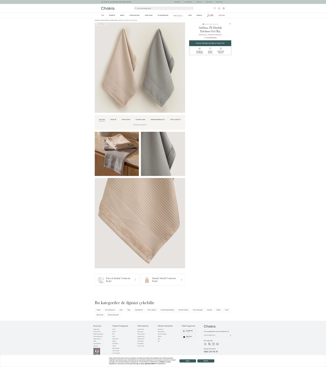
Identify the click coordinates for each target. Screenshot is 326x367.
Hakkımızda (96, 329)
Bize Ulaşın (160, 329)
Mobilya (199, 15)
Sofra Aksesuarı (110, 310)
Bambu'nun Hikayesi (98, 334)
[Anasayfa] (107, 8)
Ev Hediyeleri (141, 343)
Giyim (190, 15)
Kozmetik (112, 15)
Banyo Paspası (116, 348)
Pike (113, 334)
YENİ (102, 15)
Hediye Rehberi (188, 1)
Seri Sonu (222, 15)
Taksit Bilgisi (126, 119)
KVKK (94, 341)
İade (159, 338)
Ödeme (159, 336)
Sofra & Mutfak (134, 15)
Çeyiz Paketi (141, 341)
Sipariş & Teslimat (162, 334)
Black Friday (140, 331)
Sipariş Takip (209, 1)
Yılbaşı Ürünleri (141, 334)
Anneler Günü (141, 329)
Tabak (98, 310)
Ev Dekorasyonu (163, 15)
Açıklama (102, 119)
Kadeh (218, 310)
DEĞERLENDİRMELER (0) (158, 119)
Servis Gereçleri (198, 310)
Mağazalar (199, 1)
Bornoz (114, 331)
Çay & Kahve (139, 310)
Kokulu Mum (115, 338)
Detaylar (113, 119)
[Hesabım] (219, 8)
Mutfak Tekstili (113, 20)
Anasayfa (97, 20)
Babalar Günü (141, 338)
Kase (121, 310)
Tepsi (128, 310)
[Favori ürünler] (215, 8)
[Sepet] (223, 8)
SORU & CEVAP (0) (175, 119)
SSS (158, 341)
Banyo (122, 15)
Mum (113, 336)
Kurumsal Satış (97, 331)
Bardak (209, 310)
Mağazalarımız (97, 338)
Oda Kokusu (115, 343)
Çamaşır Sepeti (116, 353)
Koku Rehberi (177, 1)
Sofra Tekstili (151, 310)
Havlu (113, 329)
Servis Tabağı (115, 350)
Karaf (227, 310)
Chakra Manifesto (97, 336)
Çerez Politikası (97, 343)
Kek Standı (100, 315)
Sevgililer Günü (141, 336)
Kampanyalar (219, 1)
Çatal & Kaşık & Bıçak (167, 310)
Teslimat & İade (140, 119)
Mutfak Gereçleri (113, 315)
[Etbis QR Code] (98, 352)
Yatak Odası (148, 15)
